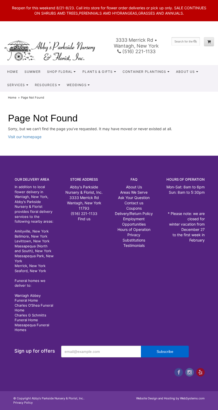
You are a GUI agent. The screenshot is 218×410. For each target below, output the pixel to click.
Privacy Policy (23, 402)
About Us (185, 72)
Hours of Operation (134, 229)
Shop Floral (60, 72)
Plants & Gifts (97, 72)
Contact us (133, 203)
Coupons (134, 208)
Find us (84, 219)
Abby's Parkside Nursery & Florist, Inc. (54, 50)
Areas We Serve (134, 192)
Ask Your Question (134, 197)
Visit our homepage (24, 136)
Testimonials (134, 245)
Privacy (133, 235)
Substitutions (134, 240)
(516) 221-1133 (138, 51)
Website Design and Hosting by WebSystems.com (170, 398)
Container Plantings (144, 72)
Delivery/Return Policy (134, 213)
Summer (32, 72)
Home (12, 72)
